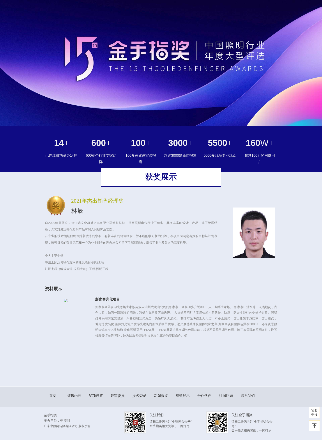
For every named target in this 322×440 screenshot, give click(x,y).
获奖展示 (183, 395)
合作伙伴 (204, 395)
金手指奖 (50, 415)
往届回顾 (226, 395)
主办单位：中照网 (57, 420)
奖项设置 (96, 395)
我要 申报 (314, 412)
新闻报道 (161, 395)
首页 (52, 395)
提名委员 (139, 395)
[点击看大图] (66, 300)
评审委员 (118, 395)
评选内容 (74, 395)
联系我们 (248, 395)
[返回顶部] (314, 425)
